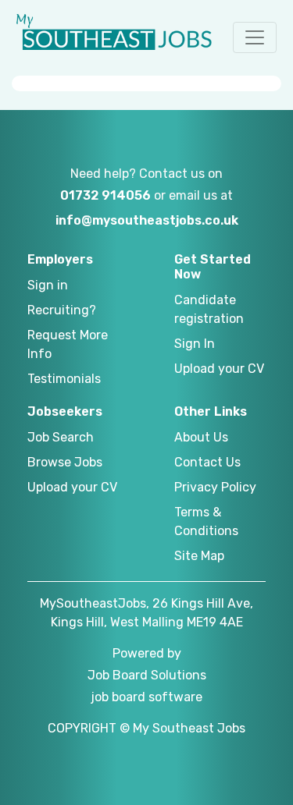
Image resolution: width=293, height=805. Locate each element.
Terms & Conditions (206, 521)
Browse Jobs (64, 462)
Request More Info (67, 344)
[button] (255, 37)
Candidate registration (209, 309)
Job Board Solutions (147, 675)
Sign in (47, 285)
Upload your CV (219, 368)
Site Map (199, 555)
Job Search (60, 437)
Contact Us (207, 462)
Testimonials (64, 378)
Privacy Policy (215, 487)
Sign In (194, 343)
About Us (201, 437)
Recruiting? (61, 310)
